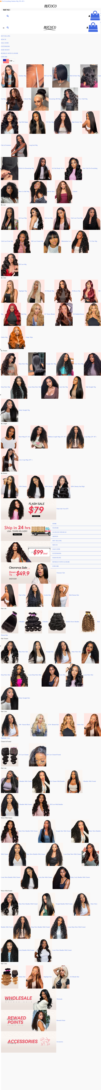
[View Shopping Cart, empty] (95, 16)
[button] (8, 16)
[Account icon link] (87, 28)
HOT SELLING (5, 36)
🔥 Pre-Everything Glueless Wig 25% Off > (12, 1)
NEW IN (3, 39)
